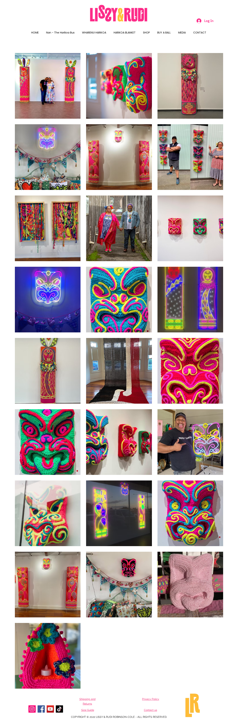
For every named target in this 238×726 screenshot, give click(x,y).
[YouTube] (50, 709)
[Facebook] (41, 709)
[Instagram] (32, 709)
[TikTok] (59, 709)
